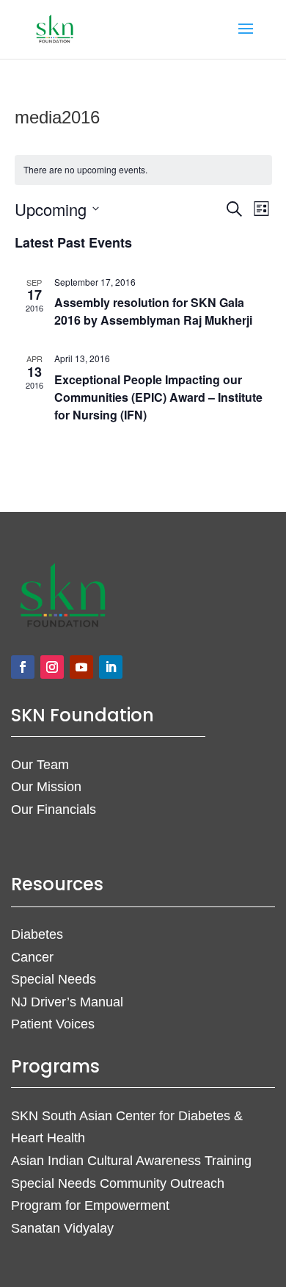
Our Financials (53, 809)
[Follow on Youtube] (81, 667)
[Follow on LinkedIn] (110, 667)
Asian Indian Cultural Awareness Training (131, 1160)
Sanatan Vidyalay (62, 1228)
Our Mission (46, 786)
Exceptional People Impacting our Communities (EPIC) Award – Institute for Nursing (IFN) (158, 397)
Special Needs (53, 979)
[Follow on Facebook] (22, 667)
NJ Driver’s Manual (67, 1002)
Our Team (40, 764)
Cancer (32, 957)
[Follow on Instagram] (52, 667)
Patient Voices (53, 1024)
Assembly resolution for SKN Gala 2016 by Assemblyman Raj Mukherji (153, 311)
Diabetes (37, 934)
